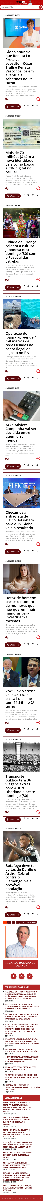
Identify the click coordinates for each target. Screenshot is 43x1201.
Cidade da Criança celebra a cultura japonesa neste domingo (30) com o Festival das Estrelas (16, 1133)
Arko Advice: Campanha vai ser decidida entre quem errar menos (17, 1154)
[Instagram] (22, 976)
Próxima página (31, 922)
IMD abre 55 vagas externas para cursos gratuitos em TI (20, 1068)
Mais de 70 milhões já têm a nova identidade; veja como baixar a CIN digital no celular (16, 1120)
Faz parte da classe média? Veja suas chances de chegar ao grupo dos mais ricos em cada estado (22, 1016)
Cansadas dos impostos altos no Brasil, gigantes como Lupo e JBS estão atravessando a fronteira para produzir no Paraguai (21, 995)
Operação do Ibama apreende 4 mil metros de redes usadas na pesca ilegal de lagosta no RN (17, 1144)
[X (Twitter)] (30, 976)
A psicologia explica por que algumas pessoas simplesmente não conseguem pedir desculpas (22, 1006)
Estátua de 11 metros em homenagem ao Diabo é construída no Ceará (23, 1087)
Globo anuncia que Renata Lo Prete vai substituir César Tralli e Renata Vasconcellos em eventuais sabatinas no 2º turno (17, 1107)
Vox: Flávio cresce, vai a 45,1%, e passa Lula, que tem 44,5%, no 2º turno (17, 1187)
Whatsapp (14, 106)
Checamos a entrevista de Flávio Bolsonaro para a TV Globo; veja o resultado (16, 1165)
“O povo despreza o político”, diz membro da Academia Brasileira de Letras (21, 1077)
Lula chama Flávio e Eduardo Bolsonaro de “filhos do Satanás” (21, 1050)
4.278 (22, 922)
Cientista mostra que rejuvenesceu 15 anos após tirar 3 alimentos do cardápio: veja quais (22, 1059)
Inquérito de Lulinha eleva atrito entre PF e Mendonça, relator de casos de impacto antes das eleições (22, 1041)
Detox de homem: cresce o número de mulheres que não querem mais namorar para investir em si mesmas (17, 1176)
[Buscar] (40, 7)
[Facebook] (14, 976)
